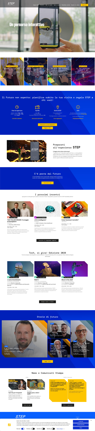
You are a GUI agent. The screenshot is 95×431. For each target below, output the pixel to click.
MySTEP (84, 2)
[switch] (33, 429)
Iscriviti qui (47, 183)
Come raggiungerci (57, 118)
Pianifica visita (66, 5)
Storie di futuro (75, 5)
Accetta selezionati (80, 424)
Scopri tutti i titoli (47, 301)
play (47, 29)
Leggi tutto (47, 361)
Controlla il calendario (17, 118)
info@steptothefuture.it (78, 118)
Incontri (42, 5)
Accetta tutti (81, 421)
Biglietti (84, 5)
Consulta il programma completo (47, 240)
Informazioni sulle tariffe (37, 118)
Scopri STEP (36, 5)
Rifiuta (81, 427)
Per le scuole (49, 5)
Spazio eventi (57, 5)
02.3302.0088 (84, 114)
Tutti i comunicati (68, 405)
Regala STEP (47, 128)
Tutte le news (27, 405)
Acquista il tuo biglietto (47, 124)
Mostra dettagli (60, 428)
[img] (11, 4)
